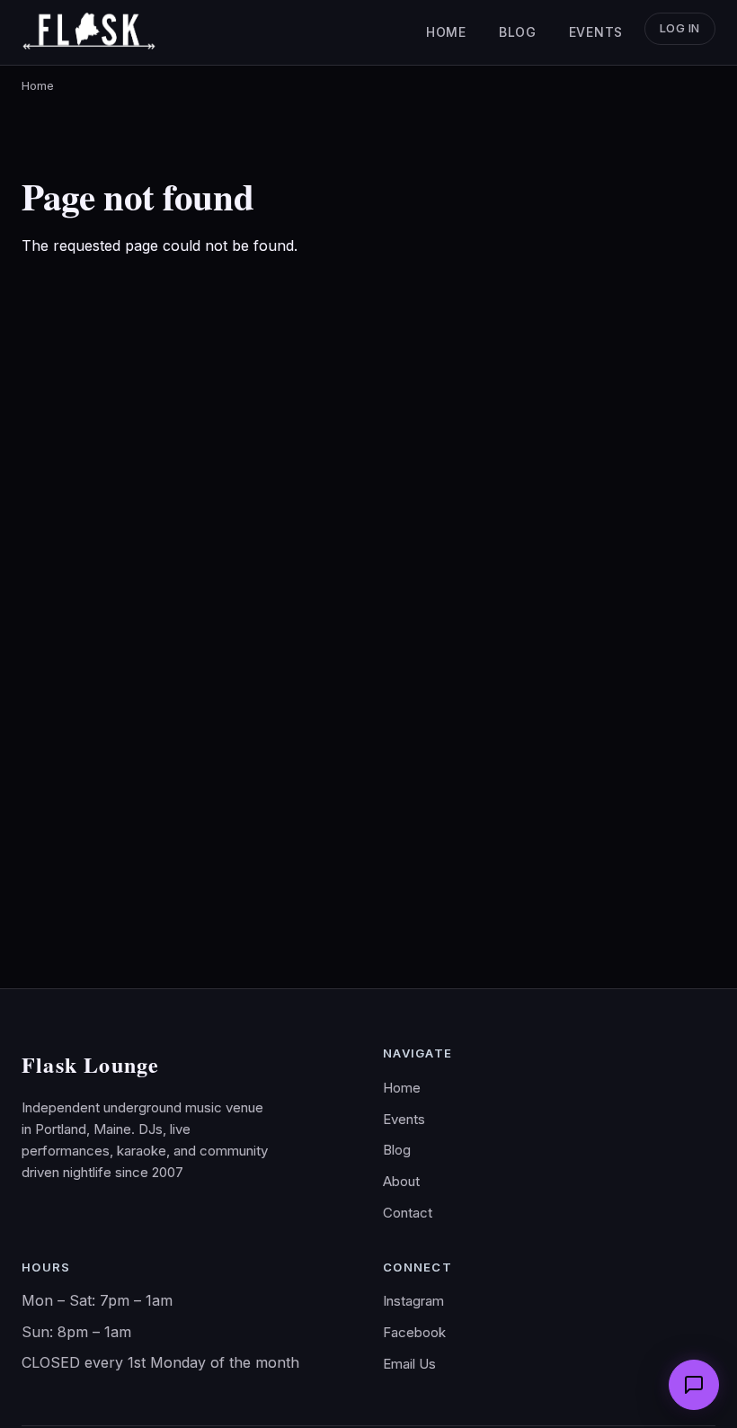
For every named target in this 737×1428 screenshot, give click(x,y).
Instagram (413, 1300)
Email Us (409, 1363)
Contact (407, 1212)
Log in (680, 28)
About (401, 1181)
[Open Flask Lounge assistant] (694, 1385)
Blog (518, 32)
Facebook (414, 1332)
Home (446, 32)
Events (596, 32)
